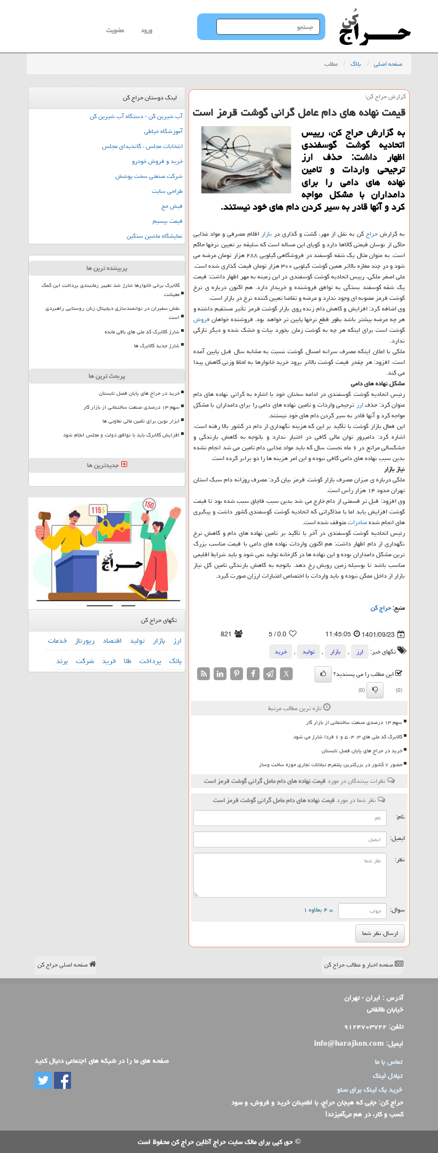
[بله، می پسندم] (323, 674)
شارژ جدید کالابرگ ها (156, 345)
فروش (201, 319)
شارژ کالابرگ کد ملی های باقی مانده (142, 331)
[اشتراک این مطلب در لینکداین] (220, 674)
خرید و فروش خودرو (157, 161)
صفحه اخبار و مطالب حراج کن (359, 965)
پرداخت (150, 661)
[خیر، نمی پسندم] (375, 690)
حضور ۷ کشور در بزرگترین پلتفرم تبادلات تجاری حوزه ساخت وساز (330, 764)
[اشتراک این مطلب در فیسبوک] (253, 674)
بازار (266, 234)
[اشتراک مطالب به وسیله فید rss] (203, 674)
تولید (308, 651)
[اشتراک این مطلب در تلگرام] (269, 674)
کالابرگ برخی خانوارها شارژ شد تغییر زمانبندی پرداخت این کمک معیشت (110, 290)
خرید (281, 651)
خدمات (57, 641)
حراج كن (381, 608)
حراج (372, 234)
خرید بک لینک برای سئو (369, 1089)
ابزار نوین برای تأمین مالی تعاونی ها (141, 421)
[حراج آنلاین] (375, 13)
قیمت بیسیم (168, 221)
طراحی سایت (167, 191)
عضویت (115, 30)
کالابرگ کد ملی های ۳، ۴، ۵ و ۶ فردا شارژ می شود (347, 736)
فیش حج (172, 206)
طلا (127, 661)
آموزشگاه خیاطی (163, 131)
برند (62, 661)
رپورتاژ (85, 641)
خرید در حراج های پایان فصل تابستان (362, 750)
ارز (359, 405)
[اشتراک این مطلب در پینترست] (236, 674)
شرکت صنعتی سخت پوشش (149, 176)
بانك (175, 661)
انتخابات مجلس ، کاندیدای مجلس (142, 146)
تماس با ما (388, 1061)
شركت (85, 661)
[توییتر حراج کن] (43, 1080)
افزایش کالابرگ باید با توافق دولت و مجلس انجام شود (121, 435)
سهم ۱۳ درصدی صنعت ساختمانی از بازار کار (354, 722)
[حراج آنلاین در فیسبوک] (61, 1080)
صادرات (357, 522)
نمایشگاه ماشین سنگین (155, 236)
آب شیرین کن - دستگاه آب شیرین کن (136, 116)
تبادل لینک (387, 1075)
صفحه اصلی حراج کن (63, 965)
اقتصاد (112, 641)
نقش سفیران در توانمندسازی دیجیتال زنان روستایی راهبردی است (112, 313)
